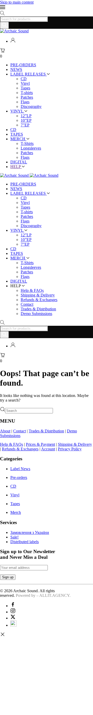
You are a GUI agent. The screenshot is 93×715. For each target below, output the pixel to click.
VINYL (17, 111)
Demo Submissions (36, 313)
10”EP (26, 120)
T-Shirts (27, 143)
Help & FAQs (32, 290)
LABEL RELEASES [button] (28, 193)
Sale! (14, 537)
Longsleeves (31, 148)
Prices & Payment (40, 444)
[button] (46, 8)
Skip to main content (17, 2)
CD (24, 79)
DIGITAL (18, 162)
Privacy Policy (70, 449)
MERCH (18, 139)
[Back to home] (14, 31)
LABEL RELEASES (28, 74)
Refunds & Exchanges (39, 300)
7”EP (25, 125)
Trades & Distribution (38, 309)
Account (48, 449)
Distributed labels (24, 542)
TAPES (16, 134)
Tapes (25, 88)
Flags (25, 102)
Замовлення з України (29, 532)
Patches (27, 97)
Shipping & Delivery (38, 295)
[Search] (4, 25)
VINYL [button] (17, 230)
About (5, 431)
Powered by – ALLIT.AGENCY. (43, 595)
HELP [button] (16, 166)
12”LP (26, 116)
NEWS (16, 69)
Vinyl (25, 83)
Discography (31, 106)
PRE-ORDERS (23, 65)
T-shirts (27, 92)
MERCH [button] (18, 258)
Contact (27, 304)
